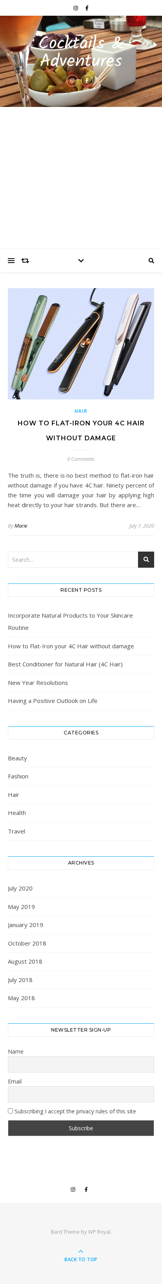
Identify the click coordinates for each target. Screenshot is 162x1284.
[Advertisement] (81, 178)
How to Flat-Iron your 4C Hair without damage (71, 646)
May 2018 (21, 998)
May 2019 (21, 907)
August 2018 (25, 961)
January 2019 (25, 925)
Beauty (17, 758)
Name (16, 1051)
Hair (81, 411)
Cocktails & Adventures (81, 53)
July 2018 (20, 980)
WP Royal (99, 1231)
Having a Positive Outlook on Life (53, 701)
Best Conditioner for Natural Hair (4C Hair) (65, 664)
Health (17, 813)
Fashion (18, 776)
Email (15, 1081)
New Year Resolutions (38, 682)
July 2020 (20, 888)
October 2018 (27, 943)
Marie (21, 525)
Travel (16, 831)
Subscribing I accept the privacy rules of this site (74, 1111)
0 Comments (81, 458)
